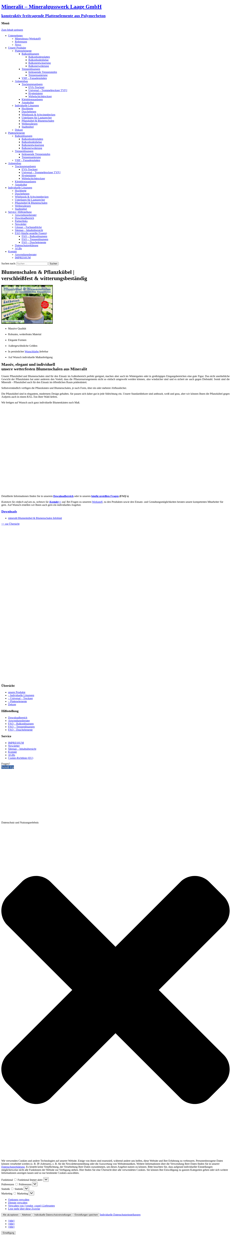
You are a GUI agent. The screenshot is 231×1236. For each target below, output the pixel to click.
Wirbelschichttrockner (40, 96)
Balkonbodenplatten (39, 56)
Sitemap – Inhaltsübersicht (29, 230)
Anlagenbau (21, 81)
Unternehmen (15, 35)
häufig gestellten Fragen (105, 496)
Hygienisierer (35, 93)
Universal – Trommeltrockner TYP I (47, 90)
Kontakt (12, 251)
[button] (115, 990)
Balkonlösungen (30, 53)
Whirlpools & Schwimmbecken (38, 114)
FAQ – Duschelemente (34, 242)
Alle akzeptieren (10, 1215)
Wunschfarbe (32, 351)
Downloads (9, 511)
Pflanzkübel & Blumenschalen (38, 120)
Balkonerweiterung (38, 66)
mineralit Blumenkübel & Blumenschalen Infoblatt (35, 518)
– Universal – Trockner (20, 698)
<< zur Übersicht (10, 523)
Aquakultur (28, 102)
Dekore (19, 129)
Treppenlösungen (31, 69)
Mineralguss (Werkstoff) (28, 38)
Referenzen (21, 41)
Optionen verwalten (18, 1199)
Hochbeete (27, 108)
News (18, 44)
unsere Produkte (16, 692)
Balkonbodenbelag (38, 59)
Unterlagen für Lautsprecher (37, 117)
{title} (11, 1220)
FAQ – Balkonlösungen (34, 236)
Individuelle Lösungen (27, 105)
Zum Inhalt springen (12, 29)
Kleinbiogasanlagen (32, 99)
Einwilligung (8, 1233)
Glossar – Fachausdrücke (28, 227)
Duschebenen (29, 111)
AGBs (18, 248)
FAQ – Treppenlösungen (35, 239)
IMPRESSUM (23, 257)
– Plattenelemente (17, 701)
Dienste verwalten (17, 1202)
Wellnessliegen (30, 123)
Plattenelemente (23, 50)
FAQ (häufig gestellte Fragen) (31, 233)
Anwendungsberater (26, 215)
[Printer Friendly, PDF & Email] (115, 679)
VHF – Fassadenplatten (34, 78)
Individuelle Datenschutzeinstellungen (52, 1215)
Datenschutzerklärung (26, 245)
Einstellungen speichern (86, 1215)
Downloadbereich (24, 218)
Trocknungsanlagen (32, 84)
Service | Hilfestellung (20, 212)
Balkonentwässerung (39, 62)
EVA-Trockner (36, 87)
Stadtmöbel (28, 126)
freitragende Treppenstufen (42, 72)
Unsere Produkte (17, 47)
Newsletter (20, 224)
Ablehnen (26, 1215)
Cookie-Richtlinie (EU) (20, 758)
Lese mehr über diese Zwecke (24, 1208)
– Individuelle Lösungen (21, 695)
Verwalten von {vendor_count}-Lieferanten (31, 1205)
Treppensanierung (38, 75)
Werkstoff (97, 501)
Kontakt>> (55, 501)
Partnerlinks (21, 221)
